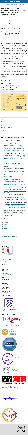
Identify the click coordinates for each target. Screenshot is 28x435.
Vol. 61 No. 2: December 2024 (15, 4)
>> (4, 218)
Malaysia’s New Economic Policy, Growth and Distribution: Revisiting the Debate (14, 142)
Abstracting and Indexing (7, 274)
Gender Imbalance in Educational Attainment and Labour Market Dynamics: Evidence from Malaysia (14, 171)
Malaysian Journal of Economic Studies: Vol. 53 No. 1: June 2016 (14, 150)
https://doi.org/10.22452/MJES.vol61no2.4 (12, 28)
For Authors (4, 226)
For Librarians (4, 228)
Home (2, 4)
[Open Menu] (1, 1)
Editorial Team (5, 273)
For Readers (4, 224)
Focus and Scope (5, 272)
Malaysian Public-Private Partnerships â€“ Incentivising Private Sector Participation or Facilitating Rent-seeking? (13, 181)
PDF (4, 115)
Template (4, 264)
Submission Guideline (7, 259)
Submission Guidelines (7, 284)
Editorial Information (6, 261)
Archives (7, 4)
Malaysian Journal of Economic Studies (11, 1)
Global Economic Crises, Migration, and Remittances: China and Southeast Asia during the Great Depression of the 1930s (15, 197)
